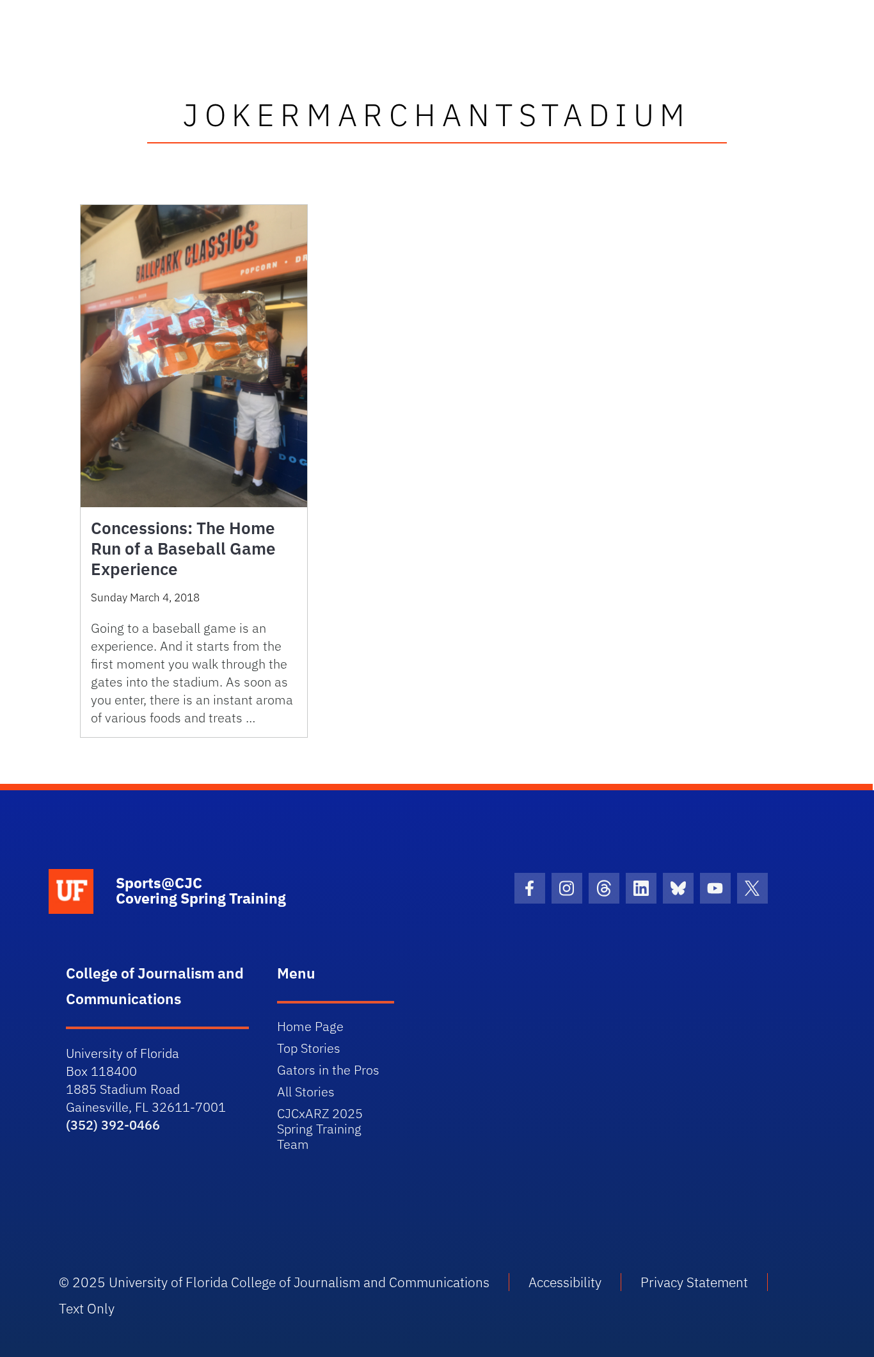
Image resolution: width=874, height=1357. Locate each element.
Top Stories (308, 1048)
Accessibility (564, 1282)
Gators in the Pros (328, 1069)
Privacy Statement (694, 1282)
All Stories (306, 1091)
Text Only (87, 1308)
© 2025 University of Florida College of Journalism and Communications (274, 1282)
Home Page (310, 1026)
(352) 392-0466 (113, 1125)
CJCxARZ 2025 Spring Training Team (320, 1129)
